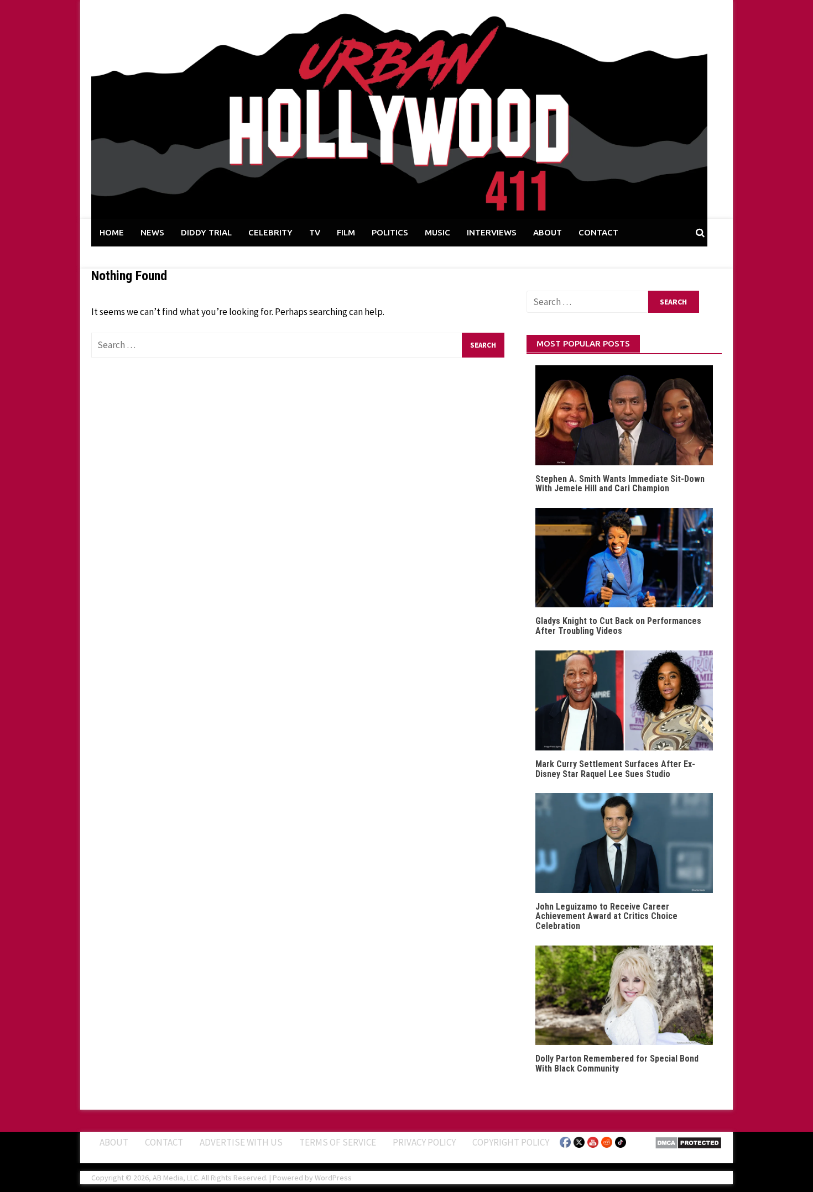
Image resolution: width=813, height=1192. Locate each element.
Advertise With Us (241, 1142)
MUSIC (437, 232)
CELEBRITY (270, 232)
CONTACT (598, 232)
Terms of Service (337, 1142)
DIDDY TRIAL (206, 232)
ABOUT (547, 232)
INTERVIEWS (492, 232)
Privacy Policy (424, 1142)
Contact (164, 1142)
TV (314, 232)
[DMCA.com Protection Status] (688, 1142)
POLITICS (390, 232)
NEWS (152, 232)
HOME (112, 232)
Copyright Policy (510, 1142)
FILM (346, 232)
